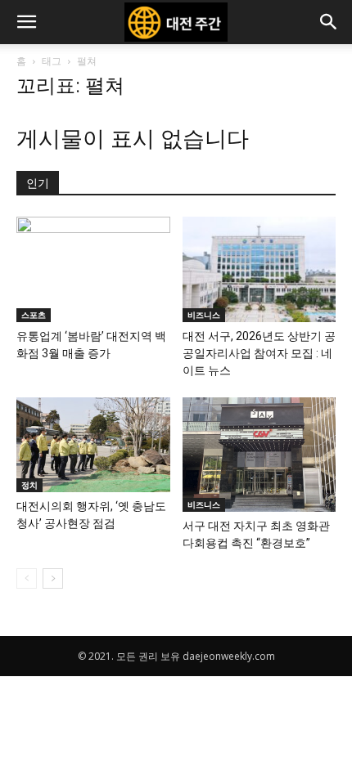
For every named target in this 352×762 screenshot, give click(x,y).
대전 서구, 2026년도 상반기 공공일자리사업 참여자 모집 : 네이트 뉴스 (259, 353)
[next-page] (53, 578)
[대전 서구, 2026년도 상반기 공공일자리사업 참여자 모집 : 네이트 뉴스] (259, 269)
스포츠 (33, 314)
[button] (26, 22)
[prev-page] (26, 578)
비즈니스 (203, 314)
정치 (29, 485)
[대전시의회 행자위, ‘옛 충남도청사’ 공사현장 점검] (93, 444)
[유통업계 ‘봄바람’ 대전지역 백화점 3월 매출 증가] (93, 269)
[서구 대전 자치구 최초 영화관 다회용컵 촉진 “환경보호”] (259, 454)
